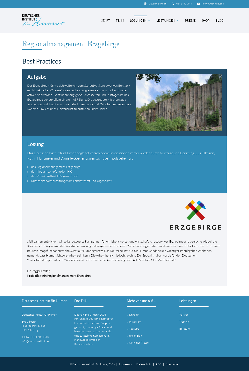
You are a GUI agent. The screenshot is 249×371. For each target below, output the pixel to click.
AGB (158, 364)
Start (105, 20)
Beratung (184, 328)
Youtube (134, 328)
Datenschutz (143, 364)
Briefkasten (172, 364)
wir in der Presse (139, 342)
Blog (220, 20)
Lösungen (140, 20)
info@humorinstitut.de (213, 3)
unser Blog (135, 335)
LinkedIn (134, 314)
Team (120, 20)
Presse (190, 20)
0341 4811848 (184, 3)
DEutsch (153, 3)
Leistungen (167, 20)
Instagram (135, 321)
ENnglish (162, 3)
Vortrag (184, 314)
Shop (205, 20)
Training (184, 321)
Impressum (125, 364)
